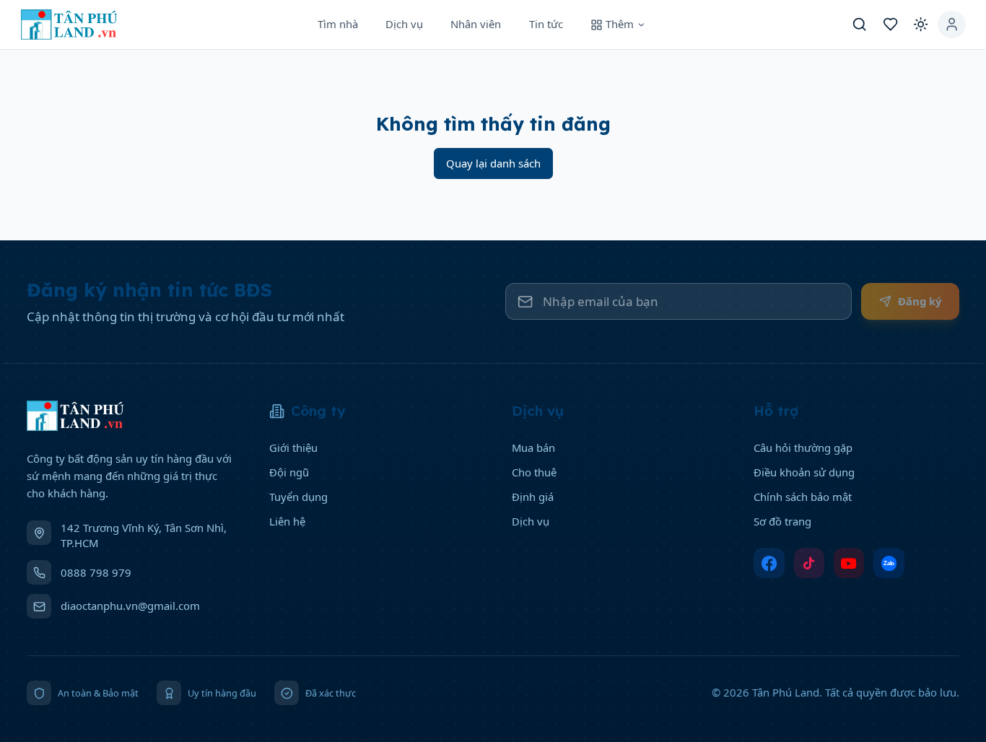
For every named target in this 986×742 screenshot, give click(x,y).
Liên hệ (287, 521)
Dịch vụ (404, 24)
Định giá (533, 496)
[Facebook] (769, 563)
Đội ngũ (289, 472)
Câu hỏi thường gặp (803, 447)
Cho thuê (534, 472)
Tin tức (546, 24)
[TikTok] (809, 563)
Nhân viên (475, 24)
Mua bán (533, 447)
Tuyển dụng (298, 496)
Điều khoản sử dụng (804, 472)
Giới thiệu (293, 447)
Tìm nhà (338, 24)
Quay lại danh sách (493, 163)
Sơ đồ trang (782, 521)
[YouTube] (849, 563)
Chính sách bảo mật (803, 496)
